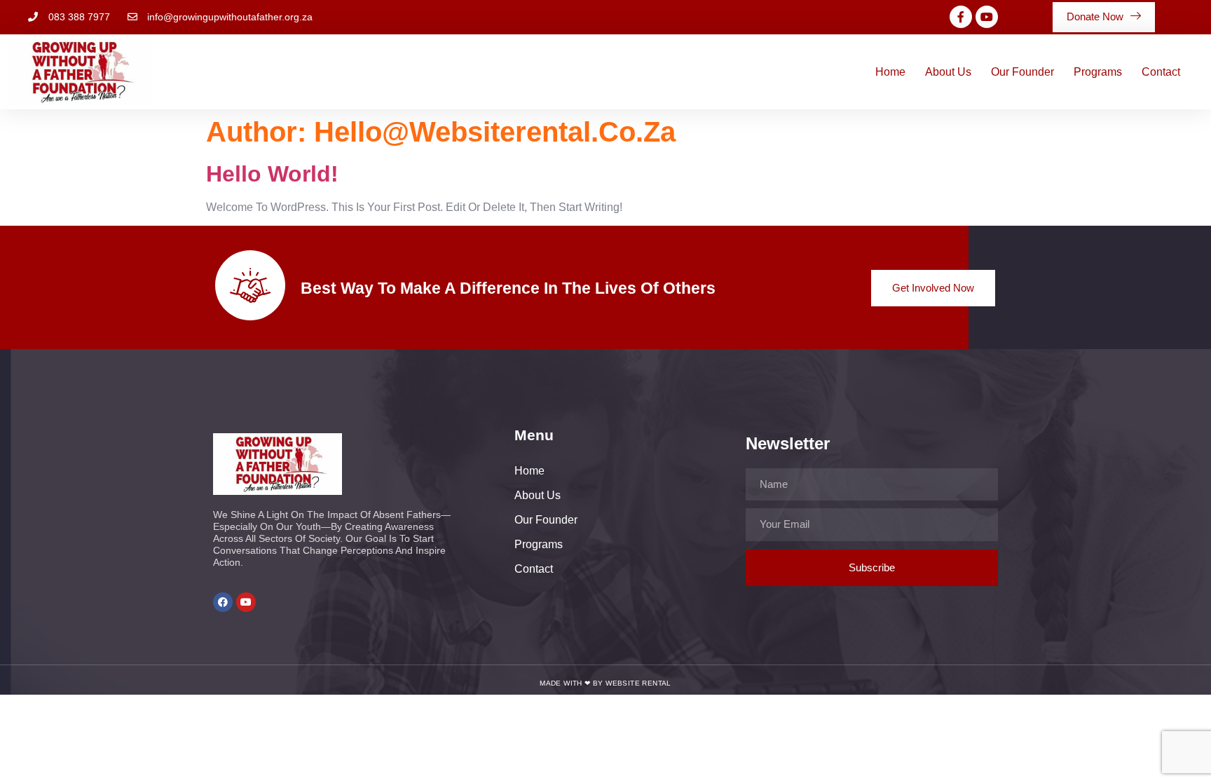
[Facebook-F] (961, 17)
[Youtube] (987, 17)
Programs (1098, 72)
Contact (1161, 72)
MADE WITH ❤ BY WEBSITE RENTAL (605, 683)
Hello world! (272, 173)
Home (890, 72)
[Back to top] (1182, 754)
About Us (948, 72)
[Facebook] (223, 602)
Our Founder (1022, 72)
